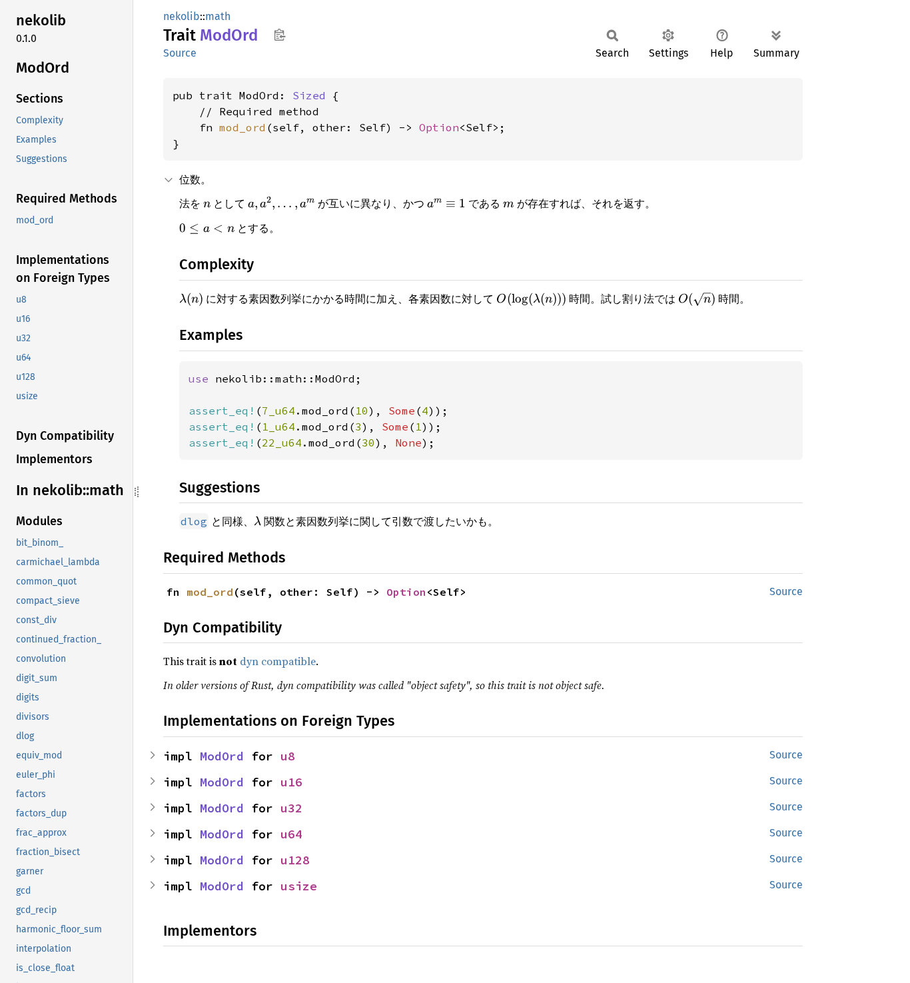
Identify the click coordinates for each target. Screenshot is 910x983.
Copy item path (279, 34)
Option (439, 127)
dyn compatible (278, 661)
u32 (291, 808)
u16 (291, 782)
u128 (295, 860)
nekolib (181, 16)
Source (180, 53)
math (217, 16)
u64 (291, 834)
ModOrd (222, 756)
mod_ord (242, 127)
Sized (309, 95)
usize (298, 886)
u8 (287, 756)
